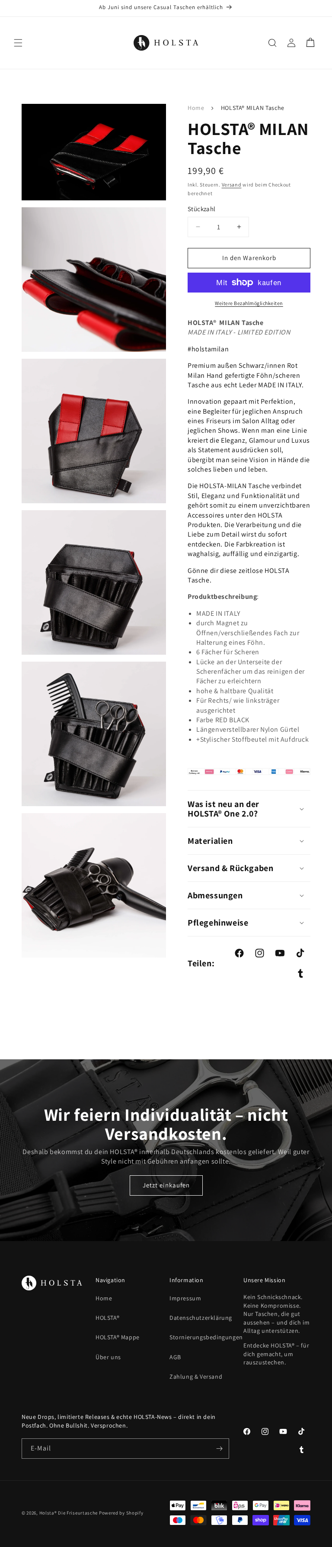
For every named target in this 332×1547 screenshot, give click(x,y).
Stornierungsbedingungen (206, 1337)
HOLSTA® (107, 1318)
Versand (232, 184)
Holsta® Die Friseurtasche (68, 1513)
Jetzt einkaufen (166, 1185)
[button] (18, 42)
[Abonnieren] (219, 1448)
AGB (175, 1357)
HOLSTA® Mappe (118, 1337)
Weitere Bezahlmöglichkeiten (249, 303)
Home (196, 108)
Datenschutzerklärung (200, 1318)
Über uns (108, 1357)
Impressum (185, 1298)
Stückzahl (202, 209)
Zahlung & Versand (195, 1376)
